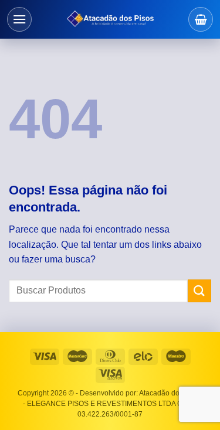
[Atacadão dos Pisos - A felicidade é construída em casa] (110, 19)
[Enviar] (199, 290)
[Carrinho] (200, 19)
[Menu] (19, 19)
